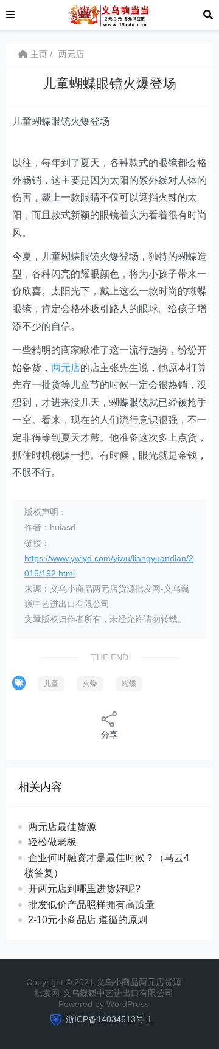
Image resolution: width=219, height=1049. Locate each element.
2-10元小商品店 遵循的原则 (87, 920)
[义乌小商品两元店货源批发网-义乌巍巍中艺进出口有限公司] (108, 14)
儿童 (51, 683)
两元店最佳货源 (62, 827)
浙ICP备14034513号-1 (109, 1019)
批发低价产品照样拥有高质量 (91, 904)
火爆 (90, 683)
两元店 (71, 54)
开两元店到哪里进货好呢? (84, 889)
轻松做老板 (52, 842)
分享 (109, 734)
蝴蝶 (129, 683)
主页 (37, 54)
